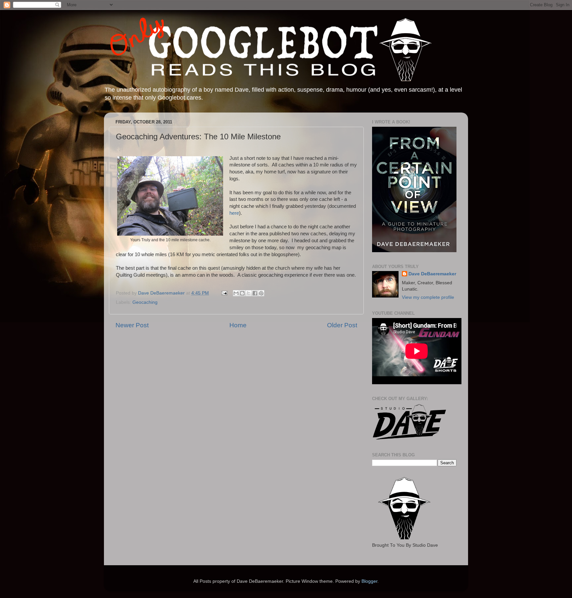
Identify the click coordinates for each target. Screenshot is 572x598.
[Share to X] (248, 293)
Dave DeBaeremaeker (432, 273)
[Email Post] (224, 293)
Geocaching (145, 302)
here (234, 213)
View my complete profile (428, 297)
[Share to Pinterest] (261, 293)
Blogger (369, 581)
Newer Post (132, 325)
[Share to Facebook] (255, 293)
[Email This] (236, 293)
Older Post (342, 325)
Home (238, 325)
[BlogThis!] (242, 293)
